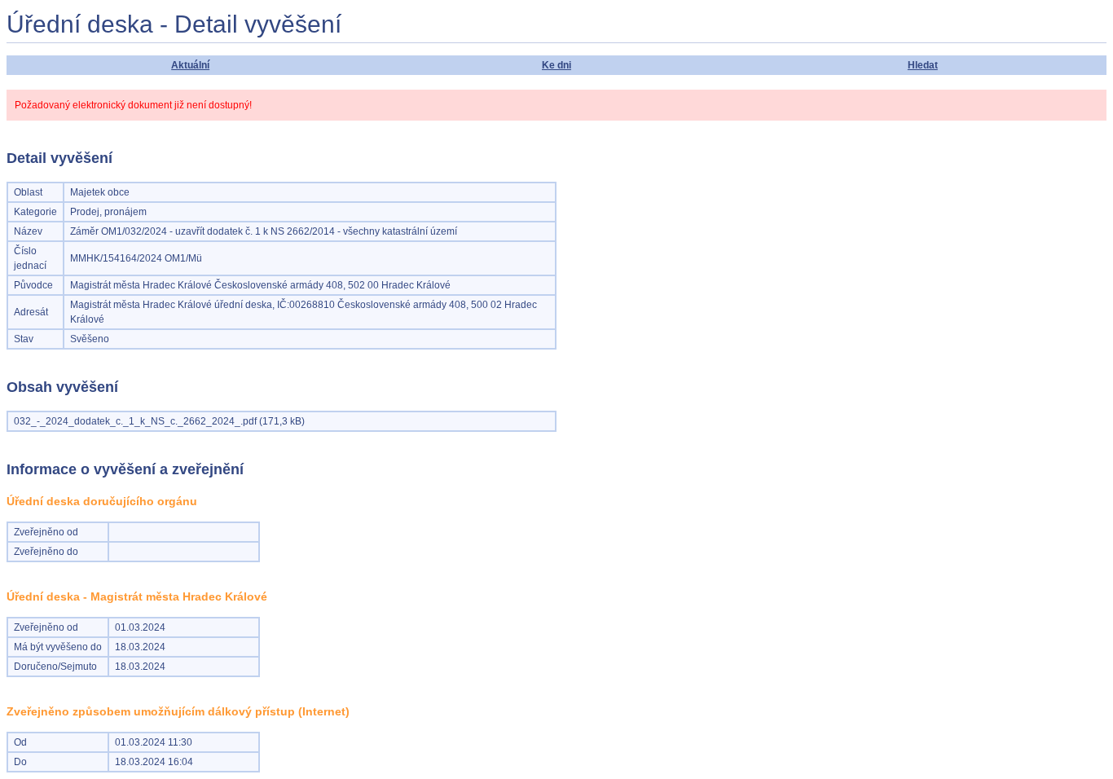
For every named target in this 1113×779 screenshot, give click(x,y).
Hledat (923, 65)
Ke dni (556, 65)
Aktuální (190, 65)
